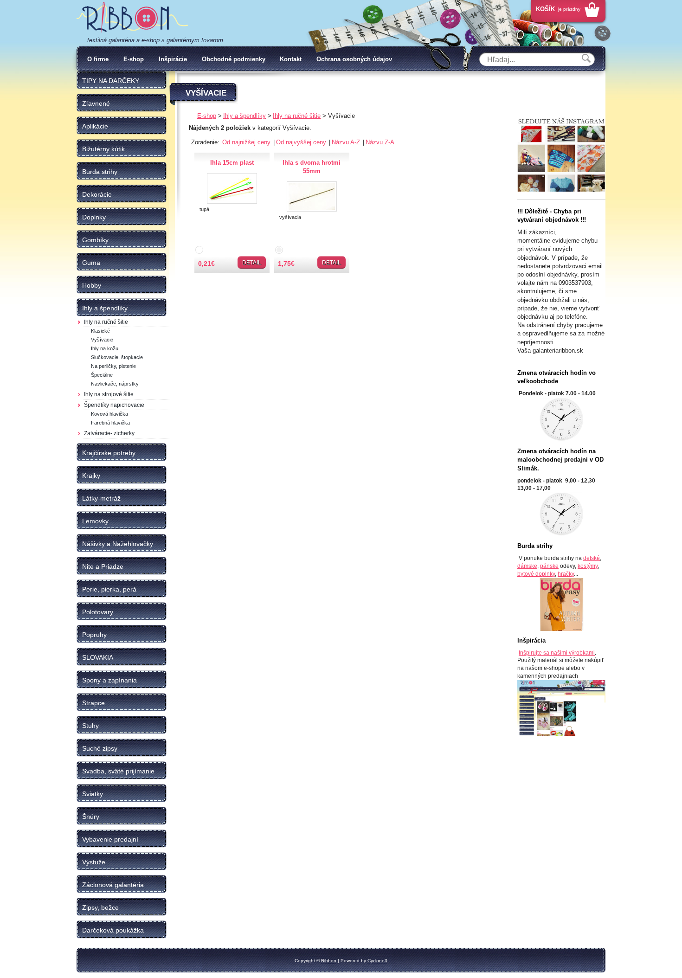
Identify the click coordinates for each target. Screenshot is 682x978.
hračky (566, 574)
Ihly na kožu (104, 348)
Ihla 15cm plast (232, 162)
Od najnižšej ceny (247, 142)
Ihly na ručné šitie (106, 322)
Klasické (100, 331)
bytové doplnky (536, 574)
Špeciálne (102, 375)
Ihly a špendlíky (244, 115)
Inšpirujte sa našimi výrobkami (557, 653)
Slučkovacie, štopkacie (117, 357)
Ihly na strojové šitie (109, 394)
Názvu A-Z (347, 142)
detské (591, 558)
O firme (98, 59)
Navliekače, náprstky (115, 383)
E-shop (133, 59)
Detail (251, 262)
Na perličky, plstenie (113, 366)
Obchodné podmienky (233, 59)
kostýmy (588, 566)
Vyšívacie (102, 339)
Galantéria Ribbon (132, 18)
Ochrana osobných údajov (354, 59)
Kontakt (291, 59)
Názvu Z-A (380, 142)
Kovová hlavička (109, 414)
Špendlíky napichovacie (114, 405)
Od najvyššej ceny (302, 142)
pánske (549, 566)
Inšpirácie (173, 59)
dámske (527, 566)
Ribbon (328, 960)
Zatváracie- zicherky (109, 433)
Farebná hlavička (110, 422)
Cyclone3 (377, 960)
